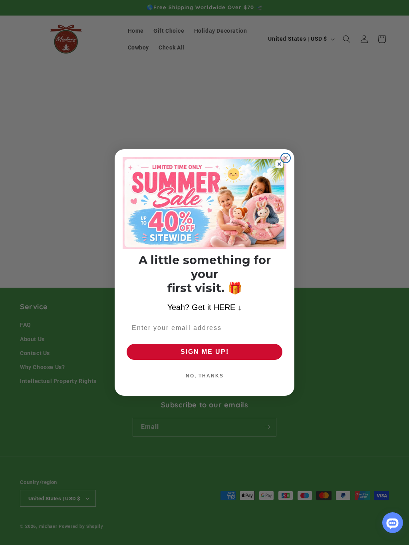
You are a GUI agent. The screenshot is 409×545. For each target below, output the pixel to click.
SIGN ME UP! (205, 351)
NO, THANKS (205, 376)
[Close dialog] (285, 158)
